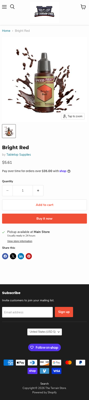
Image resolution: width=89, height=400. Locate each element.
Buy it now (44, 218)
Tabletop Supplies (18, 155)
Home (6, 31)
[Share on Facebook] (5, 256)
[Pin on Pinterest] (29, 256)
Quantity (7, 181)
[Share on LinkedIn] (21, 256)
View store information (19, 241)
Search (44, 384)
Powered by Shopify (44, 392)
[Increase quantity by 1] (38, 190)
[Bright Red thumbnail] (9, 131)
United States (43, 332)
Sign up (64, 312)
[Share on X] (13, 256)
